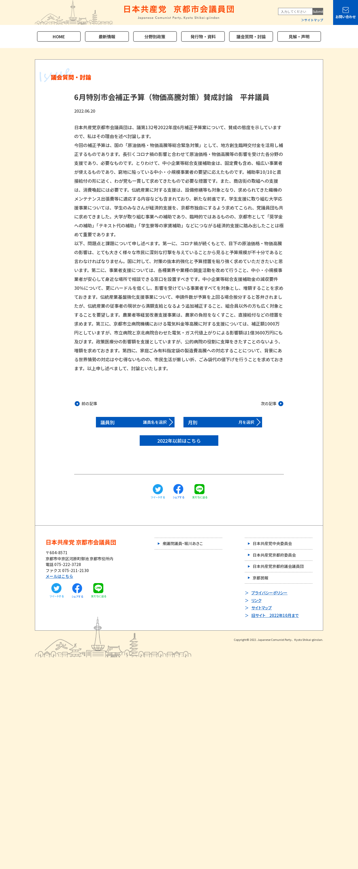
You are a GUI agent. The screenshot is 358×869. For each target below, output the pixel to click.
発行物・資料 (203, 36)
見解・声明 (299, 36)
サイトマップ (313, 20)
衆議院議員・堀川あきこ (182, 543)
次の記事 (268, 403)
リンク (256, 600)
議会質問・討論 (251, 36)
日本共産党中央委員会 (272, 543)
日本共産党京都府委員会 (274, 555)
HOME (59, 36)
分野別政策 (154, 36)
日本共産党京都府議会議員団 (278, 566)
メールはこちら (59, 576)
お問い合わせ (345, 16)
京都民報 (260, 577)
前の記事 (89, 403)
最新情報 (107, 36)
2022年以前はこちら (179, 440)
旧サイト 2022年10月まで (275, 615)
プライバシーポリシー (269, 592)
